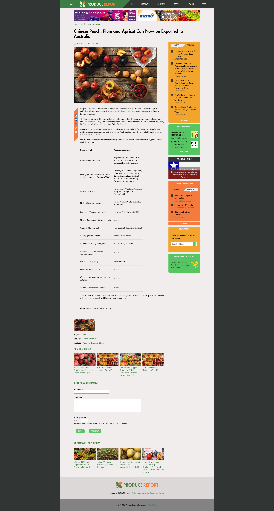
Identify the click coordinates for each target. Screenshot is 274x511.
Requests (190, 189)
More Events (184, 151)
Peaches (94, 343)
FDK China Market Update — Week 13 (150, 368)
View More (184, 223)
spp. (95, 261)
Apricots (96, 24)
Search (210, 4)
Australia (93, 338)
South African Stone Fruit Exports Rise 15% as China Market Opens (84, 370)
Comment (79, 397)
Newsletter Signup (157, 493)
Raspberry (178, 217)
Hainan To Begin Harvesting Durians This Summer (107, 464)
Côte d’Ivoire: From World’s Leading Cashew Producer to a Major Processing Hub (184, 84)
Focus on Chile (184, 159)
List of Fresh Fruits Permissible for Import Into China (180, 265)
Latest (176, 45)
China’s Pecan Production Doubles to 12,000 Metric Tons (185, 109)
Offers (176, 189)
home (131, 4)
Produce (145, 4)
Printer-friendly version (76, 128)
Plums (101, 343)
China (85, 338)
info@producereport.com (139, 493)
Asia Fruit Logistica (179, 138)
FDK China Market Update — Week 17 (105, 368)
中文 (204, 4)
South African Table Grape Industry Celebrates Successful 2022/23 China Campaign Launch (153, 467)
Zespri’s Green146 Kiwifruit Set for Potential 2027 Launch (186, 54)
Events (191, 4)
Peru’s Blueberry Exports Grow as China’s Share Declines (184, 97)
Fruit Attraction (177, 147)
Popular (190, 45)
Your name (78, 389)
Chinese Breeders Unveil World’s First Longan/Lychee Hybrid (130, 464)
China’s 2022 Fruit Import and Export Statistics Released (82, 464)
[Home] (98, 4)
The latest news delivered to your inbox (182, 236)
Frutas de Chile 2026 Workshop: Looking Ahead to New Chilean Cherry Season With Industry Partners (185, 68)
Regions (161, 4)
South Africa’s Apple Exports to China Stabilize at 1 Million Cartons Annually (128, 371)
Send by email (76, 132)
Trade (83, 334)
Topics (176, 4)
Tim (96, 43)
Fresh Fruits (86, 24)
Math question (81, 417)
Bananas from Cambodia (184, 207)
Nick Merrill (153, 505)
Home (76, 24)
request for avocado (182, 200)
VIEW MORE (184, 120)
